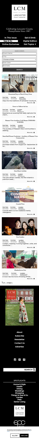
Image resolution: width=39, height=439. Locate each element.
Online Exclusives (10, 44)
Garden (19, 397)
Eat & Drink (30, 38)
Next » (10, 283)
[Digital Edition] (19, 325)
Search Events (19, 51)
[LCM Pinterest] (19, 360)
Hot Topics (29, 44)
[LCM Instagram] (15, 360)
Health (19, 386)
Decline (24, 435)
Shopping (19, 393)
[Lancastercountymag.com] (19, 416)
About (19, 332)
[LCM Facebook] (24, 360)
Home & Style (19, 384)
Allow (15, 435)
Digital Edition (30, 41)
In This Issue (11, 38)
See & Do (8, 41)
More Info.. (30, 102)
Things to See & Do (19, 395)
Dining (19, 389)
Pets (19, 399)
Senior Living (19, 402)
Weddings (19, 391)
